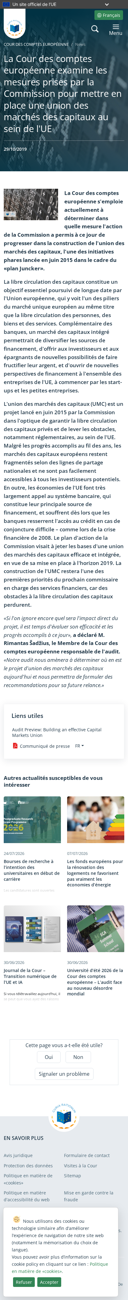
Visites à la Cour (80, 1166)
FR (77, 746)
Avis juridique (18, 1155)
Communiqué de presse (45, 746)
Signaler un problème (64, 1073)
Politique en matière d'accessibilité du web (27, 1196)
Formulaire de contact (87, 1155)
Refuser (24, 1282)
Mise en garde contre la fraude (88, 1196)
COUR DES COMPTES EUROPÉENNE (36, 44)
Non (78, 1057)
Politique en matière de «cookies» (28, 1179)
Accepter (49, 1282)
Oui (49, 1057)
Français (111, 15)
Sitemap (72, 1176)
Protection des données (28, 1166)
